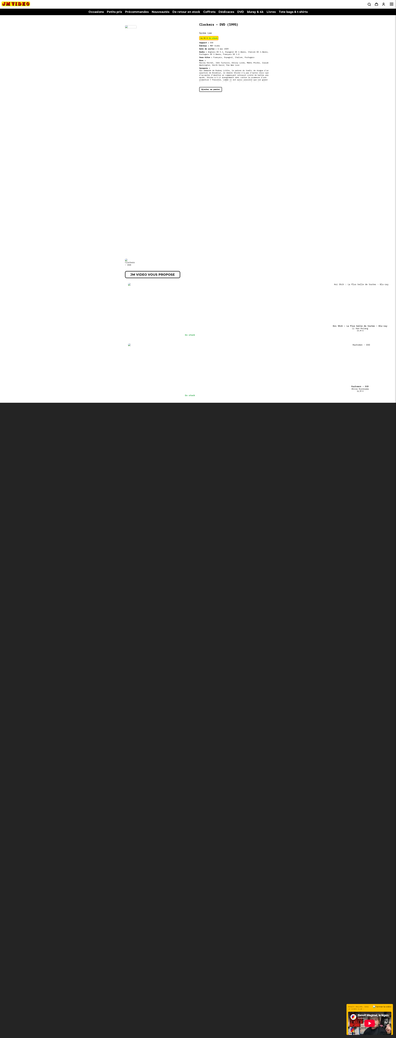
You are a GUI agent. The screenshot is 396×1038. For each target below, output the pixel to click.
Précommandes (137, 12)
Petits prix (114, 12)
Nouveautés (160, 12)
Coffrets (209, 12)
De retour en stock (186, 12)
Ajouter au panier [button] (210, 89)
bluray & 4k (255, 12)
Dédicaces (226, 12)
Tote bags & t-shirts (293, 12)
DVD (240, 12)
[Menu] (391, 4)
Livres (271, 12)
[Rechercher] (369, 4)
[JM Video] (16, 4)
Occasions (96, 12)
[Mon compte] (383, 4)
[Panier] (376, 4)
